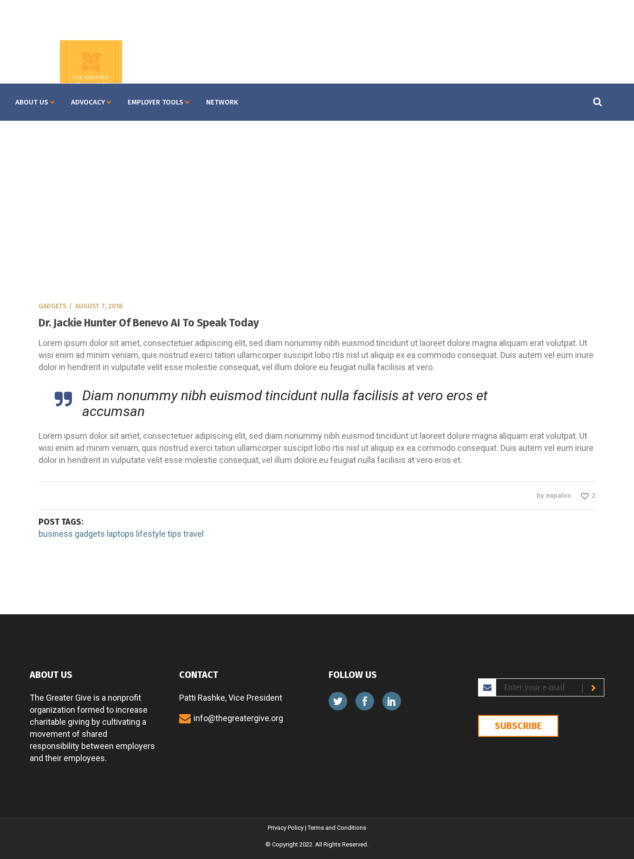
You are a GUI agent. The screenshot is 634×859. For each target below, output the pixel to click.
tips (174, 534)
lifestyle (151, 534)
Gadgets (52, 306)
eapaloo (558, 496)
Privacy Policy (286, 827)
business (56, 534)
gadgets (90, 534)
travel (193, 534)
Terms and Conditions (337, 827)
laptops (120, 534)
